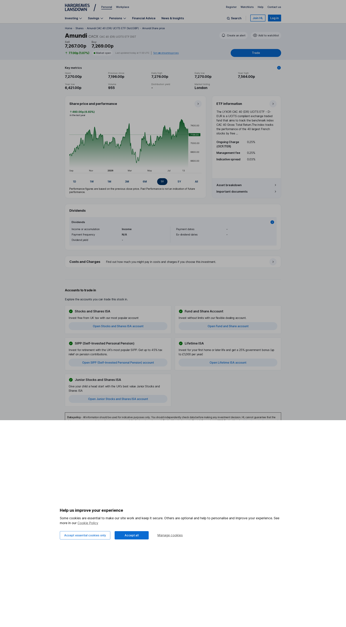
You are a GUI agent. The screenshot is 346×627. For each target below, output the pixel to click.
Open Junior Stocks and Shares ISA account (118, 399)
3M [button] (127, 181)
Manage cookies (170, 535)
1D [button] (74, 181)
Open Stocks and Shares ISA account (118, 326)
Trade (256, 53)
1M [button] (109, 181)
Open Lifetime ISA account (228, 362)
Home (68, 28)
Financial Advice (144, 18)
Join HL (258, 18)
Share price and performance (93, 104)
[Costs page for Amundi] (173, 262)
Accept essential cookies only (85, 535)
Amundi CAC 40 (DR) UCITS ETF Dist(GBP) (113, 28)
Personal (106, 6)
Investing (71, 18)
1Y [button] (162, 181)
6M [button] (145, 181)
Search (236, 18)
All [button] (196, 181)
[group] (135, 181)
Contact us (274, 6)
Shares (80, 28)
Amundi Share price (153, 28)
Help (260, 6)
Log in (274, 18)
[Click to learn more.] (279, 68)
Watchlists (247, 6)
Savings (93, 18)
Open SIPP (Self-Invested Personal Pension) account (118, 362)
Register (231, 6)
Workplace (122, 6)
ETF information (229, 104)
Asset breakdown (229, 185)
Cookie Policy (87, 523)
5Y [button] (179, 181)
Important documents (232, 191)
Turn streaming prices (166, 53)
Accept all (132, 535)
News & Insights (172, 18)
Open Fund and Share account (228, 326)
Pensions (115, 18)
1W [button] (92, 181)
